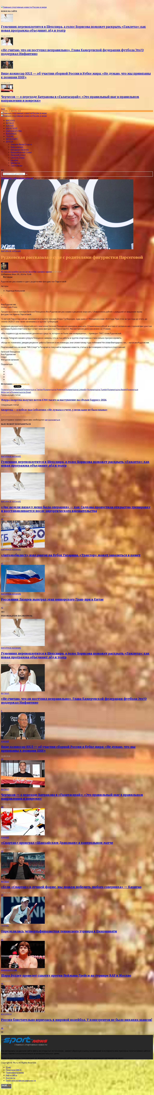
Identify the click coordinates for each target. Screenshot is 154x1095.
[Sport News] (24, 7)
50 (2, 983)
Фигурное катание (20, 149)
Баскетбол (11, 128)
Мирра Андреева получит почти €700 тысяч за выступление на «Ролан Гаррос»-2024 (53, 400)
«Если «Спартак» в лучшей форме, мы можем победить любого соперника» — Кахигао (71, 887)
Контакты (10, 1078)
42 (2, 607)
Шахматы (15, 163)
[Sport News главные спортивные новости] (25, 1046)
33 (2, 851)
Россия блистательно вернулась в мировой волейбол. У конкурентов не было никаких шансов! (76, 1020)
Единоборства (14, 131)
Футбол (10, 123)
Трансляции (16, 165)
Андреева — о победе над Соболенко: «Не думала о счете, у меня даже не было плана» (54, 409)
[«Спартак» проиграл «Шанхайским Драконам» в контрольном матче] (23, 834)
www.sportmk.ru (20, 384)
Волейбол (11, 133)
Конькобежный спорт (21, 152)
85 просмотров (8, 271)
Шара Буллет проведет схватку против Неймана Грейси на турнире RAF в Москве (66, 975)
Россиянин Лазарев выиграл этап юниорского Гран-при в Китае (52, 599)
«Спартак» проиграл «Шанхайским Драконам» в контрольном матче (57, 843)
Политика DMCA (13, 1070)
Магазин (10, 120)
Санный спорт (18, 157)
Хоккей (10, 125)
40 (2, 519)
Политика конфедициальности (21, 1080)
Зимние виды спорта (21, 144)
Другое (9, 141)
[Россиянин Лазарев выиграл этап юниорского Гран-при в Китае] (23, 591)
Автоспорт (12, 139)
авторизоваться (52, 419)
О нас (8, 1067)
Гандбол (14, 160)
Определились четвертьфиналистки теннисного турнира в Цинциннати (59, 931)
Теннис (10, 136)
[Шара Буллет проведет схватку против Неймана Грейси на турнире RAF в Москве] (23, 967)
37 (2, 895)
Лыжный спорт (18, 155)
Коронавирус (17, 147)
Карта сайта (11, 1075)
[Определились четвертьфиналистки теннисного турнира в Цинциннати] (23, 923)
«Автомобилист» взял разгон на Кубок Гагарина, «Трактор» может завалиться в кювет (70, 555)
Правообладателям (15, 1072)
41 (2, 563)
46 (2, 1028)
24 (2, 759)
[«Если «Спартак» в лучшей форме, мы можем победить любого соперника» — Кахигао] (23, 878)
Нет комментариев (42, 271)
